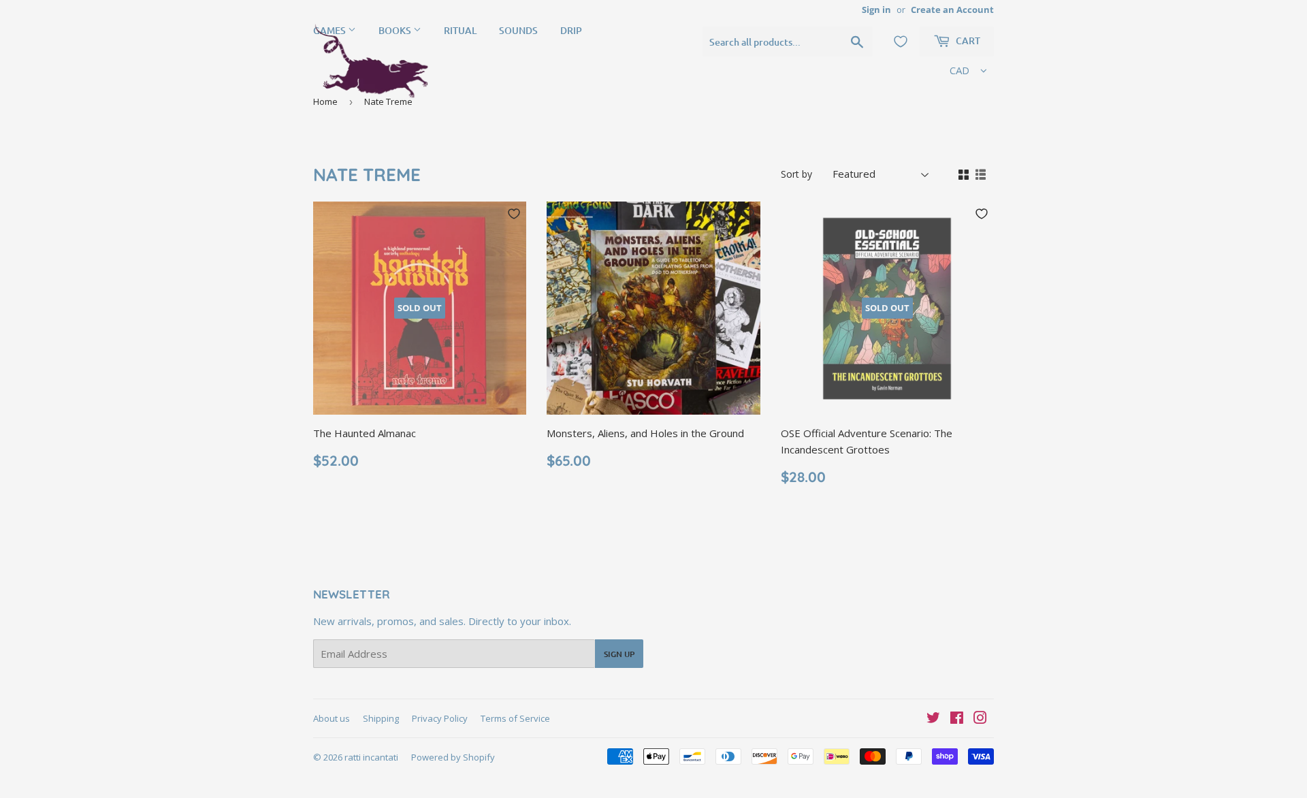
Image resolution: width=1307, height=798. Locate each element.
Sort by (796, 173)
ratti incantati (371, 757)
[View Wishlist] (901, 42)
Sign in (876, 9)
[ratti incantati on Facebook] (957, 719)
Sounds (518, 30)
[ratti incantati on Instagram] (980, 719)
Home (325, 101)
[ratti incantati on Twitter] (933, 719)
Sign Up (619, 654)
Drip (571, 30)
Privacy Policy (440, 718)
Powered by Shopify (453, 757)
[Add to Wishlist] (514, 214)
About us (331, 718)
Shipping (381, 718)
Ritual (460, 30)
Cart (967, 40)
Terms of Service (515, 718)
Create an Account (952, 9)
